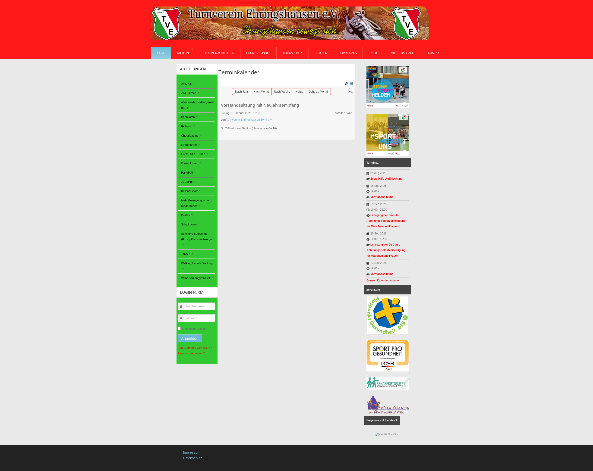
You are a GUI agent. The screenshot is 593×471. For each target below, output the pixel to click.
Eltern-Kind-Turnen (193, 154)
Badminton (188, 117)
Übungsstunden (258, 53)
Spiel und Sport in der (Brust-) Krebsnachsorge (196, 236)
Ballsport (186, 126)
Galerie (374, 53)
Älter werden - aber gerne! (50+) (197, 105)
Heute (299, 91)
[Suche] (350, 91)
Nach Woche (282, 91)
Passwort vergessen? (191, 353)
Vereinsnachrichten (219, 53)
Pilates (185, 215)
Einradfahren (189, 145)
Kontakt (434, 53)
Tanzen (185, 254)
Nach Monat (261, 91)
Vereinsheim (291, 53)
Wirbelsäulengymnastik (196, 278)
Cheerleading (190, 135)
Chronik (321, 53)
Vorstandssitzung (381, 197)
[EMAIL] (352, 83)
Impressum (191, 452)
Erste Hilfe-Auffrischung (386, 178)
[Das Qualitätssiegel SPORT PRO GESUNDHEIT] (387, 355)
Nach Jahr (241, 91)
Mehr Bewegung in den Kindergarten (196, 203)
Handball (187, 172)
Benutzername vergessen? (195, 347)
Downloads (348, 53)
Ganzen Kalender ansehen (383, 280)
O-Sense (393, 434)
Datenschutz (192, 458)
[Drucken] (347, 83)
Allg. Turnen (188, 93)
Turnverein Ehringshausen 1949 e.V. (249, 119)
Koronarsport (189, 191)
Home (161, 53)
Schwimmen (189, 224)
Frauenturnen (189, 163)
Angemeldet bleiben (194, 329)
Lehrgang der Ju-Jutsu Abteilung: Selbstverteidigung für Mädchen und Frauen (385, 221)
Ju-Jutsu (186, 182)
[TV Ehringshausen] (290, 23)
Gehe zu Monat (318, 91)
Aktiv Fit (186, 83)
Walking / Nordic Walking (197, 263)
